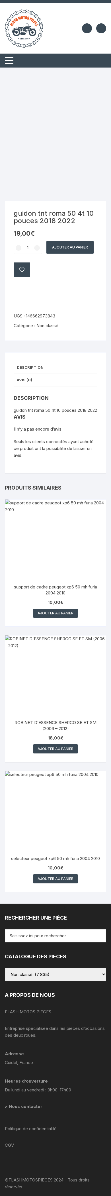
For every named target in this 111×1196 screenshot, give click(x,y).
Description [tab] (30, 367)
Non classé (47, 325)
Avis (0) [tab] (24, 380)
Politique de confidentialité (31, 1128)
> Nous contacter (24, 1106)
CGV (9, 1145)
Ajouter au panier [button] (55, 613)
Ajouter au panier (70, 247)
